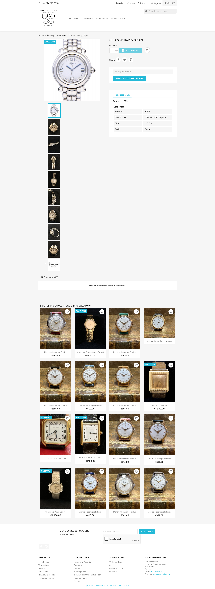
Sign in (112, 565)
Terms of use (44, 565)
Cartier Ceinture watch (56, 458)
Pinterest (130, 59)
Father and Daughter (83, 562)
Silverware (102, 18)
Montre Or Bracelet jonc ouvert (90, 352)
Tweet (124, 59)
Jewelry (88, 18)
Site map (77, 581)
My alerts (113, 571)
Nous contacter (80, 578)
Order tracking (115, 562)
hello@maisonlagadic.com (163, 574)
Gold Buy (73, 18)
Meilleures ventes (46, 578)
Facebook (41, 546)
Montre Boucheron (159, 405)
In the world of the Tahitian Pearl (87, 575)
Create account (116, 568)
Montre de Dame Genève (55, 512)
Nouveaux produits (46, 575)
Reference (118, 101)
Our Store (78, 565)
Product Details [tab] (122, 95)
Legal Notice (43, 562)
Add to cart (131, 50)
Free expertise (80, 571)
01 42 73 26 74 (52, 3)
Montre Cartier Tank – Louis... (159, 341)
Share (118, 59)
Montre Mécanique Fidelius (55, 352)
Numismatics (118, 18)
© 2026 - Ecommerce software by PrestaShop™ (107, 585)
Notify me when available (130, 78)
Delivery (41, 568)
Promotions (43, 571)
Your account (117, 557)
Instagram (46, 546)
